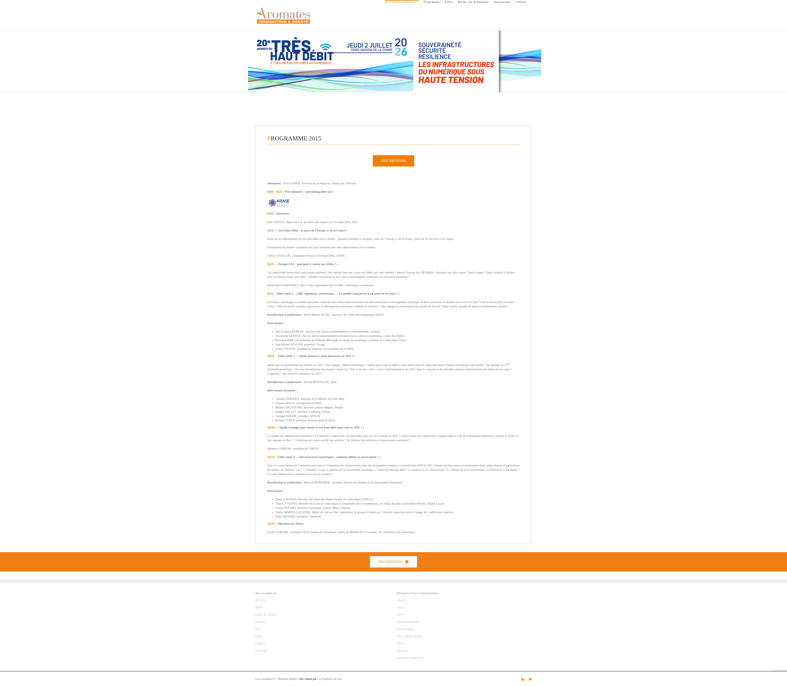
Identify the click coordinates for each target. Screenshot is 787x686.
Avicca (401, 607)
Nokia (258, 636)
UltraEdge (261, 650)
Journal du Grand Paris (410, 657)
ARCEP (401, 600)
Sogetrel (260, 643)
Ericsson (260, 621)
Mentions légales (287, 678)
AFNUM (260, 600)
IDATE (401, 643)
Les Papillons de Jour (329, 678)
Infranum (402, 650)
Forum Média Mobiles (410, 636)
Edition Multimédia (408, 621)
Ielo (257, 629)
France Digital (405, 629)
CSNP (400, 614)
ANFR (259, 607)
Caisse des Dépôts (265, 614)
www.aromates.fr (265, 678)
